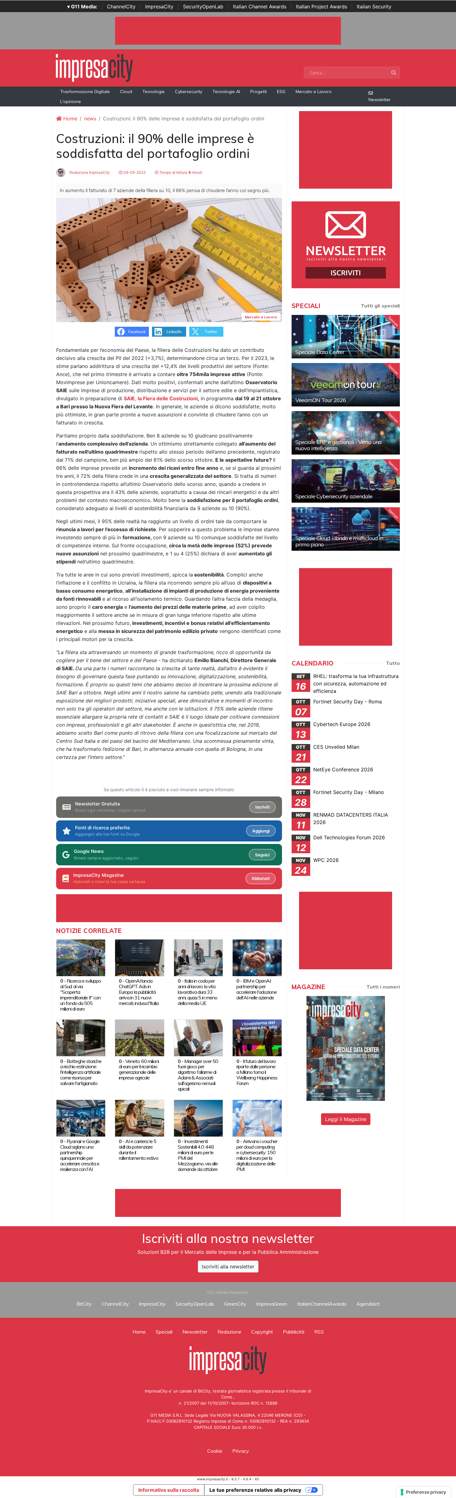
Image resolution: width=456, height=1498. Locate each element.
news (90, 118)
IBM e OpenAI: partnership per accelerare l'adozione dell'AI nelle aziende (256, 989)
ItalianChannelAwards (321, 1304)
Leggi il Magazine (345, 1119)
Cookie (214, 1451)
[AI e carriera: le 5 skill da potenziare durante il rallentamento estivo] (139, 1118)
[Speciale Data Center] (346, 336)
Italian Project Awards (321, 6)
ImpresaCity (159, 6)
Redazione (229, 1332)
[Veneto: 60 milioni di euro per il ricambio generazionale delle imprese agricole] (139, 1037)
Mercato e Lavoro (314, 91)
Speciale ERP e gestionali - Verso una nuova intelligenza (338, 445)
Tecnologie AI (226, 91)
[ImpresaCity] (94, 67)
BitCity (84, 1304)
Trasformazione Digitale (85, 91)
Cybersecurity (188, 91)
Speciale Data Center (319, 352)
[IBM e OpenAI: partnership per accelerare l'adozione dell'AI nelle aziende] (257, 957)
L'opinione (70, 101)
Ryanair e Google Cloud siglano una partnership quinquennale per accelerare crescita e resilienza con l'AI (80, 1155)
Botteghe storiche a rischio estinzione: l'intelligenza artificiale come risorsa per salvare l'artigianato (80, 1072)
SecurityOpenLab (203, 6)
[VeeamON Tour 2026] (346, 384)
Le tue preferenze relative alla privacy (255, 1490)
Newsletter (380, 99)
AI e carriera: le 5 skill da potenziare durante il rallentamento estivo (138, 1149)
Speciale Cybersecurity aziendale (333, 496)
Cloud (126, 91)
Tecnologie (153, 91)
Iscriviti (262, 807)
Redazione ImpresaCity (89, 172)
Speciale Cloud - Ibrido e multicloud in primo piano (339, 541)
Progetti (258, 91)
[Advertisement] (228, 1203)
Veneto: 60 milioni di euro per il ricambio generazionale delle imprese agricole (139, 1069)
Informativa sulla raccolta (168, 1490)
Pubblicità (293, 1332)
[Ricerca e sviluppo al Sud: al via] (80, 957)
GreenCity (235, 1304)
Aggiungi (261, 830)
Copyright (262, 1332)
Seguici (262, 854)
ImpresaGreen (271, 1304)
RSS (319, 1332)
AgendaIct (368, 1304)
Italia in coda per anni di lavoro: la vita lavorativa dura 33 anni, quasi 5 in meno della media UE (197, 992)
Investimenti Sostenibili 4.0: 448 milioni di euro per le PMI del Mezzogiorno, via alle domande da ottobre (198, 1155)
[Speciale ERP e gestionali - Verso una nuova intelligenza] (346, 433)
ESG (281, 91)
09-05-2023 (134, 172)
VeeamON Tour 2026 (320, 400)
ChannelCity (121, 6)
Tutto (393, 663)
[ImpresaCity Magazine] (345, 1048)
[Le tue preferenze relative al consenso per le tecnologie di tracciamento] (423, 1492)
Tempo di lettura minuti (180, 172)
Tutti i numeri (383, 987)
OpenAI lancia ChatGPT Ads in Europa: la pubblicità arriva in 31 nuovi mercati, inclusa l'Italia (139, 992)
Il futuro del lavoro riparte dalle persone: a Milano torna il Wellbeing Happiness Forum (256, 1072)
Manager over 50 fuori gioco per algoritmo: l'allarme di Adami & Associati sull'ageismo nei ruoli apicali (198, 1075)
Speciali (164, 1332)
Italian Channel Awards (259, 6)
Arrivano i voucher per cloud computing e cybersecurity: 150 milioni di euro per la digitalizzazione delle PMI (256, 1155)
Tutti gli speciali (380, 306)
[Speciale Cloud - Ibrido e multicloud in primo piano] (346, 529)
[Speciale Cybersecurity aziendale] (346, 481)
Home (69, 118)
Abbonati (261, 878)
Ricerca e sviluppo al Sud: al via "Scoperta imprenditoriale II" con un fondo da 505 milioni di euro (80, 995)
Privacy (240, 1451)
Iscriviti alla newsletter (228, 1266)
